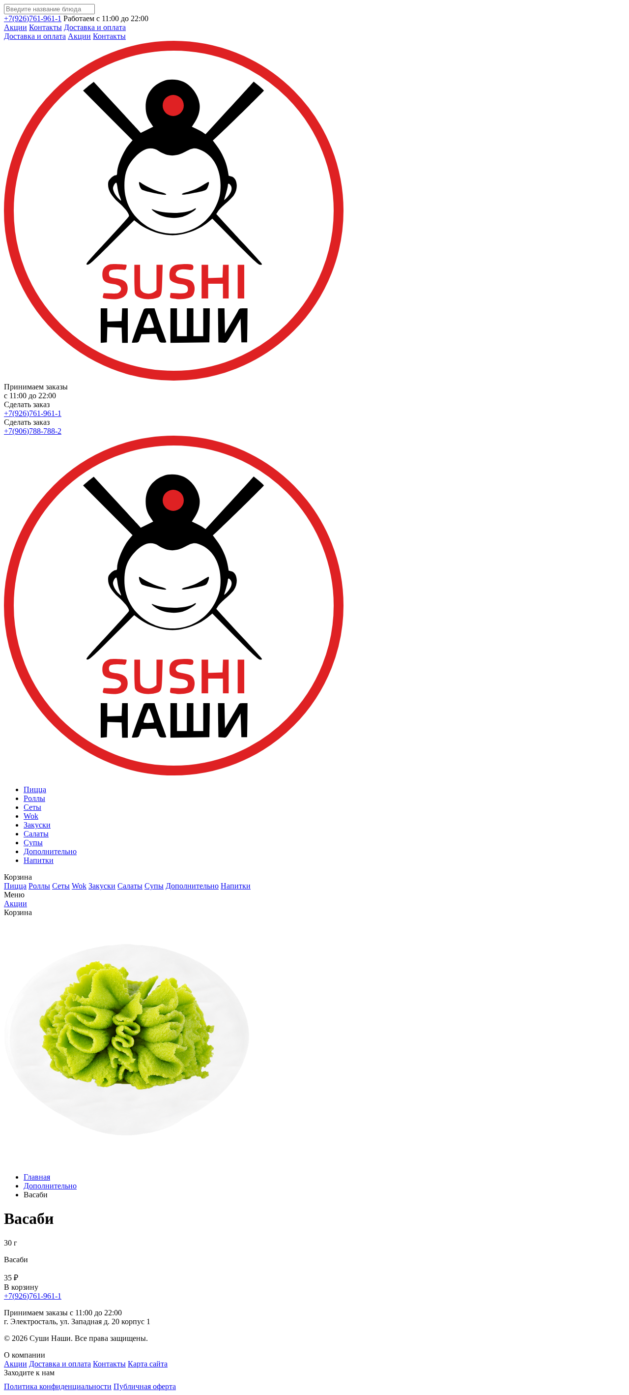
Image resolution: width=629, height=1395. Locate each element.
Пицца (35, 789)
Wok (31, 816)
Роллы (34, 798)
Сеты (32, 807)
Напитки (39, 860)
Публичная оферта (145, 1386)
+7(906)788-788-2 (32, 431)
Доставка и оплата (95, 27)
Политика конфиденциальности (58, 1386)
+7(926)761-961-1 (32, 18)
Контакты (45, 27)
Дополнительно (50, 851)
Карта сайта (148, 1364)
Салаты (36, 834)
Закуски (37, 825)
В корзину (21, 1287)
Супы (33, 842)
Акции (15, 27)
